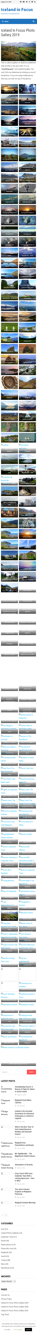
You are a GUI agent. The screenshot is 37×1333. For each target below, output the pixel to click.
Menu (6, 21)
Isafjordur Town (7, 1237)
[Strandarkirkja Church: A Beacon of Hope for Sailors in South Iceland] (7, 1087)
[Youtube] (23, 1)
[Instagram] (29, 1)
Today (3, 1260)
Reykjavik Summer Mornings (25, 1202)
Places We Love (7, 1248)
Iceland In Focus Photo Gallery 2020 (14, 1306)
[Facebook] (21, 1)
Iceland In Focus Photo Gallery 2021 (14, 1310)
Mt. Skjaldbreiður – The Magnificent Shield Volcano (25, 1155)
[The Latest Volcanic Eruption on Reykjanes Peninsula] (7, 1189)
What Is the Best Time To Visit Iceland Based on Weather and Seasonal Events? (24, 1130)
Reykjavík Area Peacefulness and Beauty (24, 1144)
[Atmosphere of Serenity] (7, 1165)
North (3, 1240)
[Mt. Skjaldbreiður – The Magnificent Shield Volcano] (7, 1154)
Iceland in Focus (17, 9)
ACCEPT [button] (28, 1329)
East (3, 1229)
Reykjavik (4, 1252)
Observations (6, 1244)
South (3, 1256)
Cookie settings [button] (17, 1329)
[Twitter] (26, 1)
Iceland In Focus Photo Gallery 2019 (14, 1303)
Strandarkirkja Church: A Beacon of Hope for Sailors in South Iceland (25, 1089)
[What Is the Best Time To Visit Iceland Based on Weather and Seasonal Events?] (7, 1127)
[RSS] (35, 1)
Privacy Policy (6, 1299)
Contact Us (5, 1295)
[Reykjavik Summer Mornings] (7, 1203)
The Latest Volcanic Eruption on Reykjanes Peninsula (23, 1191)
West (3, 1264)
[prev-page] (2, 1215)
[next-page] (6, 1215)
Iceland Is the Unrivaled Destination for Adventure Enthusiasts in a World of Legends (24, 1114)
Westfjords (5, 1268)
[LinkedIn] (32, 1)
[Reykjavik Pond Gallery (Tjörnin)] (7, 1100)
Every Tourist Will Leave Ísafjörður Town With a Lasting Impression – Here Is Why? (24, 1177)
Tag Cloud (5, 1314)
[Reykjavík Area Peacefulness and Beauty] (7, 1143)
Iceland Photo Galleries (10, 1233)
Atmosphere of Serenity (24, 1165)
